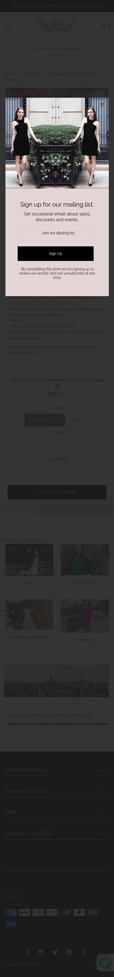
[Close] (102, 104)
